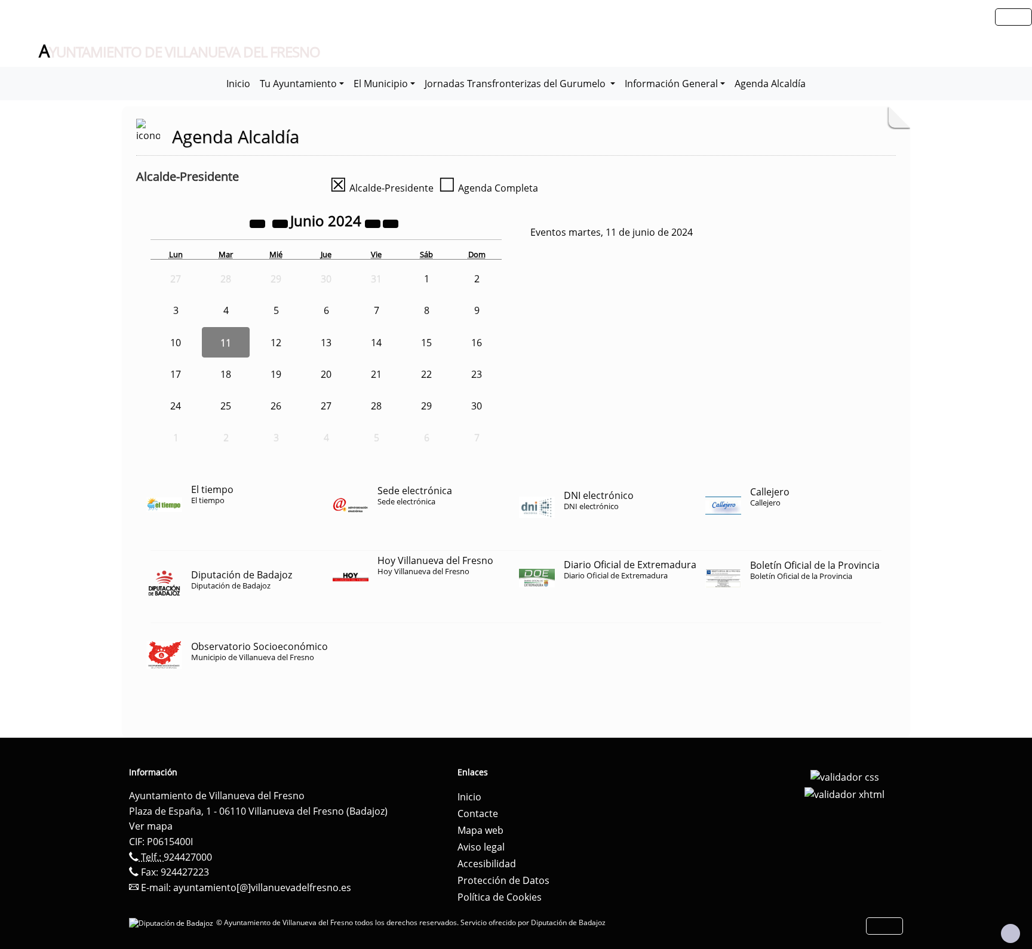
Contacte (477, 813)
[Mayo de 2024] (281, 222)
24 (175, 405)
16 (476, 342)
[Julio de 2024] (390, 222)
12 (276, 342)
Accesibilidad (486, 863)
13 (326, 342)
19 (276, 374)
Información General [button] (671, 83)
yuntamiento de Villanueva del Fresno (179, 51)
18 (225, 374)
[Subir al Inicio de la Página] (1010, 933)
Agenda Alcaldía (770, 83)
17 (175, 374)
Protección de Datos (503, 880)
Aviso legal (481, 847)
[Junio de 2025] (374, 222)
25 (225, 405)
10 (175, 342)
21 (376, 374)
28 (376, 405)
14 (376, 342)
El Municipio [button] (381, 83)
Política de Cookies (499, 897)
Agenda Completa (488, 188)
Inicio (238, 83)
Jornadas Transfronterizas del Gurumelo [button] (516, 83)
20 (326, 374)
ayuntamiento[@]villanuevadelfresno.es (262, 887)
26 (276, 405)
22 (426, 374)
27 (326, 405)
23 (476, 374)
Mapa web (480, 830)
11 (225, 342)
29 (426, 405)
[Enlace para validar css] (844, 775)
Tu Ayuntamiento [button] (298, 83)
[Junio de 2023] (259, 222)
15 (426, 342)
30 (476, 405)
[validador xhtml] (844, 793)
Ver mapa (151, 826)
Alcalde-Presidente (382, 188)
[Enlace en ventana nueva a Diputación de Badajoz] (172, 922)
